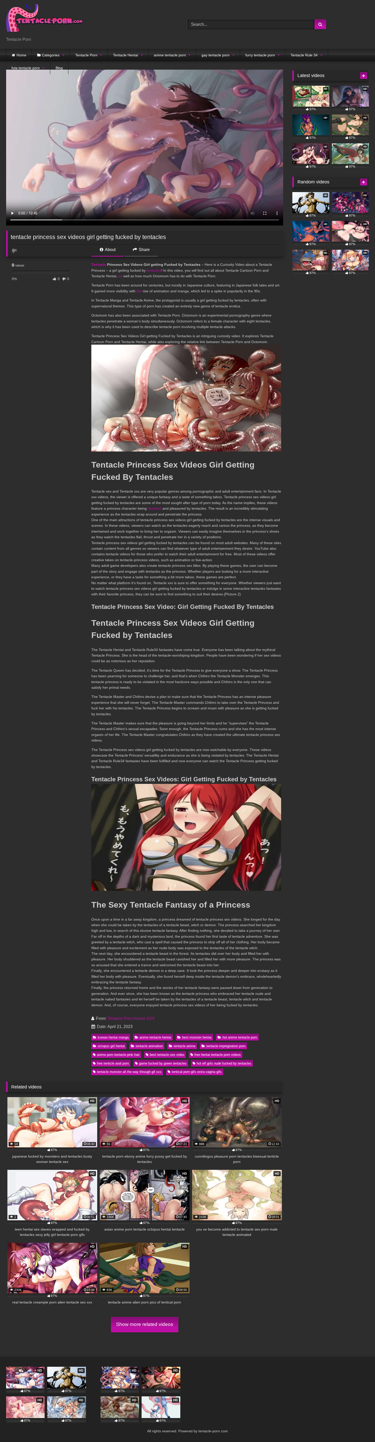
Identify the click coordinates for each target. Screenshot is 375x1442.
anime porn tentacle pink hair (118, 1055)
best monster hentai (196, 1037)
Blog (59, 68)
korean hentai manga (113, 1037)
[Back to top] (359, 1427)
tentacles (154, 270)
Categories (50, 55)
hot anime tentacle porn (239, 1037)
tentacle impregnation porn (225, 1046)
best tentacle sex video (167, 1055)
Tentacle (98, 264)
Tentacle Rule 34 (304, 55)
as (120, 276)
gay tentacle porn (216, 55)
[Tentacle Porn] (44, 20)
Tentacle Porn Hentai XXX (131, 1018)
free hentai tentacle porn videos (217, 1055)
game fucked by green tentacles (162, 1063)
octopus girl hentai (111, 1046)
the (139, 291)
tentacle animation (149, 1046)
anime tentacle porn (170, 55)
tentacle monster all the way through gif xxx (129, 1072)
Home (21, 55)
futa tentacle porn (25, 68)
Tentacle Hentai (125, 55)
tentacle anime (184, 1046)
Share (144, 249)
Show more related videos (144, 1324)
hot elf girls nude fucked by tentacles (224, 1063)
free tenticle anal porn (113, 1063)
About (110, 249)
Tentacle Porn (86, 55)
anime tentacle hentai (155, 1037)
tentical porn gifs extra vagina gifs (197, 1072)
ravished (154, 508)
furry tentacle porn (260, 55)
